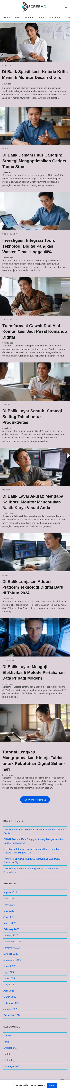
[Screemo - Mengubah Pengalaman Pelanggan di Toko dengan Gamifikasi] (35, 7)
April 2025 (8, 990)
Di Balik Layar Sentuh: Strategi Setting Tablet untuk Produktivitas (32, 417)
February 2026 (11, 929)
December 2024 (12, 1015)
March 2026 (9, 923)
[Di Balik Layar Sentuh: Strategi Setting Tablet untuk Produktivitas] (35, 381)
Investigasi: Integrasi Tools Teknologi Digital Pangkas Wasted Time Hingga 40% (28, 246)
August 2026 (10, 892)
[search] (66, 7)
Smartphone (54, 17)
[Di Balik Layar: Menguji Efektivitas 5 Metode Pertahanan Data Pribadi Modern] (35, 637)
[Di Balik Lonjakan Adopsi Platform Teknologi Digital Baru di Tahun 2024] (35, 552)
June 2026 (9, 904)
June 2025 (9, 978)
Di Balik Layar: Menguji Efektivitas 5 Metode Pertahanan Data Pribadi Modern (33, 672)
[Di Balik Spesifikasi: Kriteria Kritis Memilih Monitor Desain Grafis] (35, 42)
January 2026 (10, 935)
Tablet (40, 17)
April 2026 (8, 917)
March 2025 (9, 996)
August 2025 (10, 966)
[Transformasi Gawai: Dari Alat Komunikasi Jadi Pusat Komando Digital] (35, 296)
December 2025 (12, 941)
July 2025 (8, 972)
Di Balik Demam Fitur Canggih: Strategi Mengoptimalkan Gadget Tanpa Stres (34, 161)
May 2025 (8, 984)
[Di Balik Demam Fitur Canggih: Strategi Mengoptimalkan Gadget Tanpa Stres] (35, 126)
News (18, 17)
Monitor (29, 17)
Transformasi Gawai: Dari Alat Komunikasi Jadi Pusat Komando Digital (34, 331)
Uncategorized (11, 1066)
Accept (52, 1085)
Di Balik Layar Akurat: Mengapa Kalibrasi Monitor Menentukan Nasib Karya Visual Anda (32, 502)
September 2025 (12, 960)
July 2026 (8, 898)
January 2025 (10, 1009)
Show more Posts (33, 799)
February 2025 (11, 1003)
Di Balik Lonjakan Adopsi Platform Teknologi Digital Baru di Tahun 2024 (32, 587)
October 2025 (10, 953)
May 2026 (8, 910)
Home (7, 17)
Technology (9, 234)
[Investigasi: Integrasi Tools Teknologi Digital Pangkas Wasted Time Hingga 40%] (35, 211)
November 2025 (12, 947)
